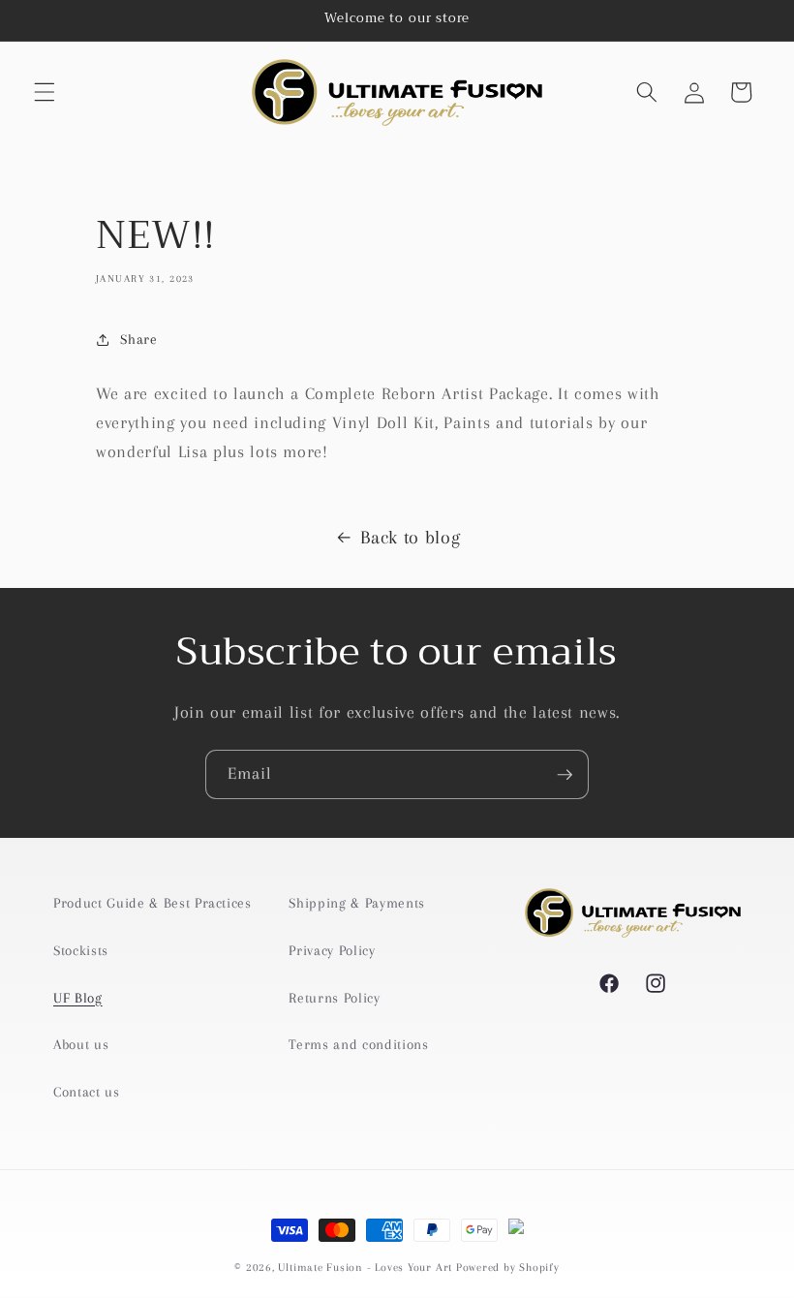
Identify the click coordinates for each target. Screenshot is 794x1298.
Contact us (86, 1092)
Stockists (80, 951)
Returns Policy (334, 998)
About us (80, 1044)
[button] (44, 92)
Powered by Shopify (508, 1267)
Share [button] (138, 339)
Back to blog (410, 537)
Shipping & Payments (357, 903)
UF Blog (78, 998)
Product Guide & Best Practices (152, 903)
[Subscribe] (564, 775)
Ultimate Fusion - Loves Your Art (365, 1267)
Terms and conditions (358, 1044)
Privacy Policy (332, 951)
